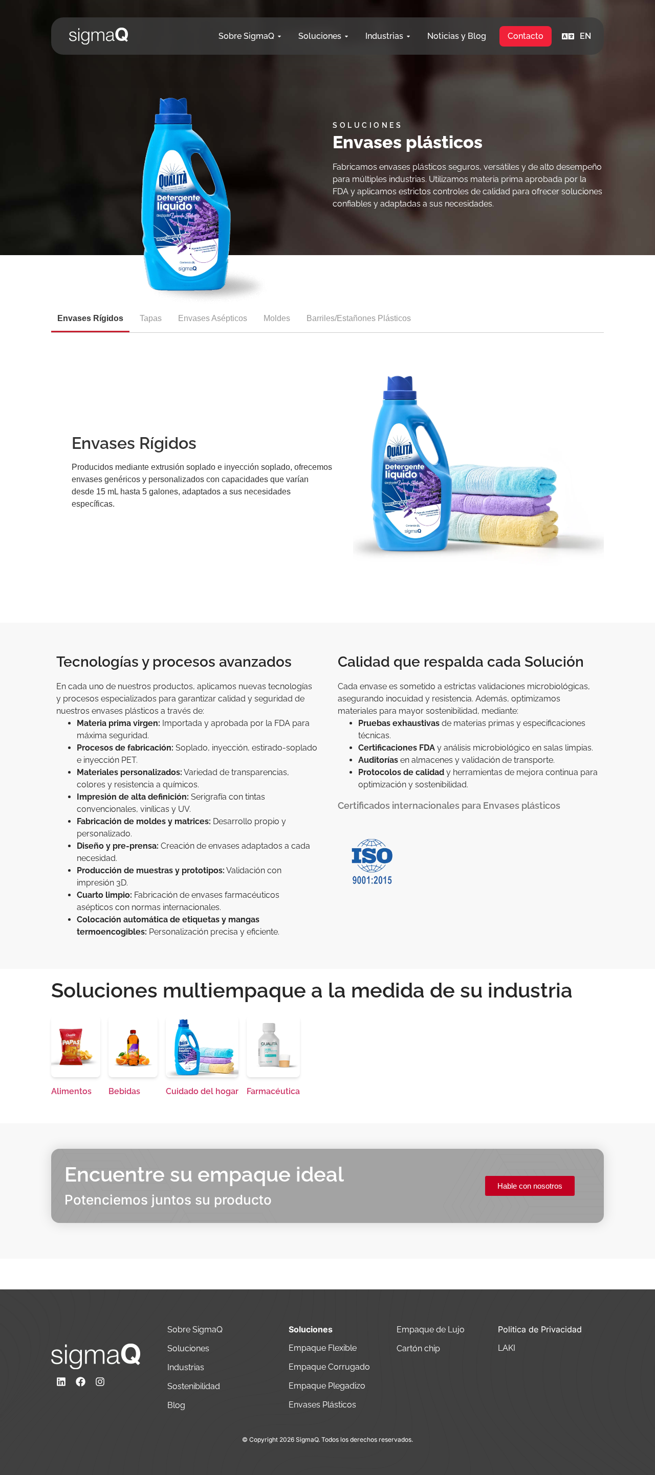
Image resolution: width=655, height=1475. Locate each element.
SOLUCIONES (368, 125)
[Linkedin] (61, 1382)
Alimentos (71, 1091)
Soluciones (188, 1348)
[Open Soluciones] (346, 36)
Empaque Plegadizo (328, 1386)
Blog (176, 1405)
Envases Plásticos (323, 1405)
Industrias (186, 1367)
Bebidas (124, 1091)
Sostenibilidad (194, 1386)
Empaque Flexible (324, 1348)
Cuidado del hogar (202, 1091)
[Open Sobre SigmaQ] (279, 36)
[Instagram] (100, 1382)
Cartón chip (418, 1348)
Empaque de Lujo (431, 1329)
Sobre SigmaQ (196, 1329)
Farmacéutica (273, 1091)
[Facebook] (80, 1382)
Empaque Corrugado (329, 1367)
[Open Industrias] (408, 36)
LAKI (506, 1348)
